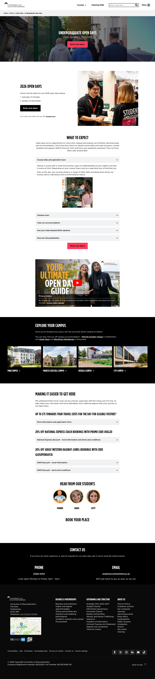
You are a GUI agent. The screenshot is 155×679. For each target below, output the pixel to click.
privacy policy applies (55, 303)
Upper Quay (44, 339)
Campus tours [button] (47, 215)
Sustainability (123, 619)
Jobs (21, 651)
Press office (122, 617)
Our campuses (123, 609)
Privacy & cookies (56, 651)
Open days (19, 13)
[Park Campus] (24, 362)
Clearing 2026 (97, 5)
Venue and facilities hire (66, 612)
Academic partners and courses (70, 619)
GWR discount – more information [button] (52, 463)
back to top (137, 665)
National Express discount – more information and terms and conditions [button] (68, 440)
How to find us (123, 604)
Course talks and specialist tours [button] (51, 160)
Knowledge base (41, 651)
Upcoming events (125, 614)
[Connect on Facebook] (114, 652)
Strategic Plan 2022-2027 (97, 604)
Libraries (121, 612)
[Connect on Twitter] (120, 652)
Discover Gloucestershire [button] (48, 238)
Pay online (122, 629)
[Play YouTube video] (77, 283)
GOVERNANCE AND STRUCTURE (98, 599)
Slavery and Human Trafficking (100, 617)
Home (6, 13)
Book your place (77, 44)
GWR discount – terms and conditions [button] (53, 470)
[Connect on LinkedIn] (132, 652)
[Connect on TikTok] (144, 652)
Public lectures (124, 622)
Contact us (69, 651)
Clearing (121, 632)
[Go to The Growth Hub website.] (18, 642)
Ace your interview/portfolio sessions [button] (53, 230)
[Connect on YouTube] (138, 652)
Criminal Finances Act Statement (101, 624)
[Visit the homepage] (15, 5)
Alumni (120, 627)
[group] (60, 501)
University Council (94, 612)
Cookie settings (81, 651)
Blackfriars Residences (64, 339)
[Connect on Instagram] (126, 652)
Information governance (97, 609)
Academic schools (125, 606)
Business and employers (66, 604)
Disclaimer (28, 651)
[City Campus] (131, 362)
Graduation (122, 624)
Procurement (61, 622)
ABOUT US (121, 599)
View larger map (34, 619)
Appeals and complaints (97, 627)
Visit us (11, 13)
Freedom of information (97, 622)
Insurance (90, 619)
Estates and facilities (95, 614)
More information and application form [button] (54, 422)
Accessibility (12, 651)
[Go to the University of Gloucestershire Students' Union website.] (29, 642)
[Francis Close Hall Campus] (60, 362)
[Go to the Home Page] (18, 598)
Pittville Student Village (92, 337)
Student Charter (93, 606)
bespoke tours (50, 116)
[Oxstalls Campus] (95, 362)
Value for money (93, 629)
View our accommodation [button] (48, 223)
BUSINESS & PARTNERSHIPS (66, 599)
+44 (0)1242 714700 (28, 614)
